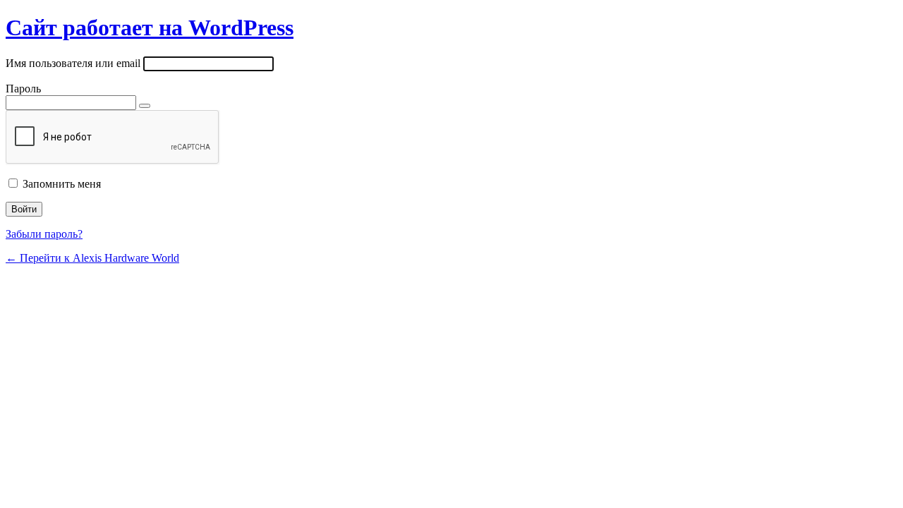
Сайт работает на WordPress (149, 27)
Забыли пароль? (44, 234)
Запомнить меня (62, 184)
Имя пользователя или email (73, 63)
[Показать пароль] (144, 106)
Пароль (23, 89)
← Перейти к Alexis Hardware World (92, 258)
